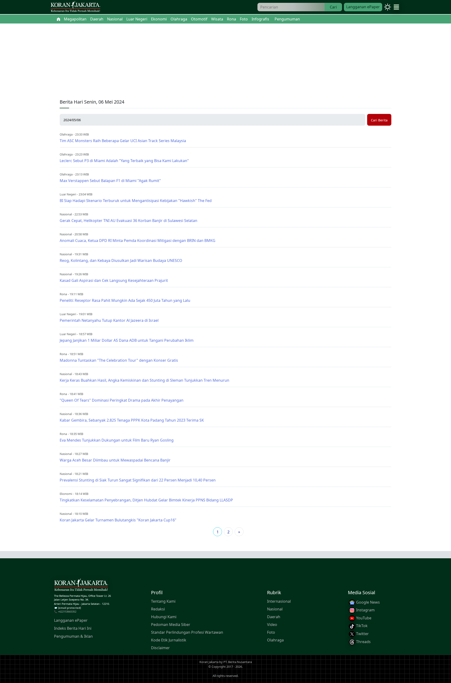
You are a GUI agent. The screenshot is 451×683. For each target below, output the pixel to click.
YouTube (363, 618)
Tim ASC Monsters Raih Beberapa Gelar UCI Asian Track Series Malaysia (123, 140)
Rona (63, 294)
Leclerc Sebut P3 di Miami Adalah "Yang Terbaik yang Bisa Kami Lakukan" (124, 160)
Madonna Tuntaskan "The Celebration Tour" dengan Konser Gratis (119, 360)
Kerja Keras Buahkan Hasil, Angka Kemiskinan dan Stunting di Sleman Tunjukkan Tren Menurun (144, 380)
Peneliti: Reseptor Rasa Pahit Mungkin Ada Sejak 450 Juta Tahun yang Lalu (125, 300)
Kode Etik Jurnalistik (168, 640)
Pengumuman (287, 19)
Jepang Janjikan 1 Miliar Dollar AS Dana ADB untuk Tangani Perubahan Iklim (127, 340)
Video (272, 624)
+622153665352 (67, 611)
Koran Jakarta (208, 662)
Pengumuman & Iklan (73, 636)
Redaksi (158, 609)
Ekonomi (66, 494)
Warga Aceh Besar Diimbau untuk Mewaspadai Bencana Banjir (115, 460)
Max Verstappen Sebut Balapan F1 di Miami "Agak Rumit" (110, 180)
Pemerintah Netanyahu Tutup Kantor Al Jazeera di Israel (109, 320)
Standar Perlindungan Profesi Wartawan (187, 632)
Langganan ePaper (363, 6)
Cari (333, 7)
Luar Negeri (68, 194)
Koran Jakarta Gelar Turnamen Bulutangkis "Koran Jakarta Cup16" (118, 520)
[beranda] (58, 19)
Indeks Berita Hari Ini (72, 628)
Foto (271, 632)
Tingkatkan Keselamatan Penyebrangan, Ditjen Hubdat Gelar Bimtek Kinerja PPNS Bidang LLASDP (146, 500)
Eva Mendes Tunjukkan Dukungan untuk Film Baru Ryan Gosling (117, 440)
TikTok (361, 626)
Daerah (273, 616)
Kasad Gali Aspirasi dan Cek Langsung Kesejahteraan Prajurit (114, 280)
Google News (367, 602)
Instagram (365, 610)
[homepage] (81, 585)
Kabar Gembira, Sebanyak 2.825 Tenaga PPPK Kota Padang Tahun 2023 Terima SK (132, 420)
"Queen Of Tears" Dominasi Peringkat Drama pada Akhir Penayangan (121, 400)
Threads (363, 641)
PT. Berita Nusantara (237, 662)
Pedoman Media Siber (170, 624)
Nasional (66, 214)
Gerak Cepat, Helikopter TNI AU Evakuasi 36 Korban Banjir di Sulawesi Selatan (128, 220)
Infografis (260, 19)
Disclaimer (160, 647)
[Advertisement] (225, 59)
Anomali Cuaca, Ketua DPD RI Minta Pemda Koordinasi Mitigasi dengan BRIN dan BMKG (137, 240)
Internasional (279, 601)
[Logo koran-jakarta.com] (75, 7)
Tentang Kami (163, 601)
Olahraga (66, 134)
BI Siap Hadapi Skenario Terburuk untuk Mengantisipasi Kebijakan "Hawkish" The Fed (136, 200)
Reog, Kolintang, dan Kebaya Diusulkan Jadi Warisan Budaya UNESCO (121, 260)
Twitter (362, 633)
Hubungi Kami (163, 616)
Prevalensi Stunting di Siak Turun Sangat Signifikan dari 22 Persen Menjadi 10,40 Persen (138, 480)
